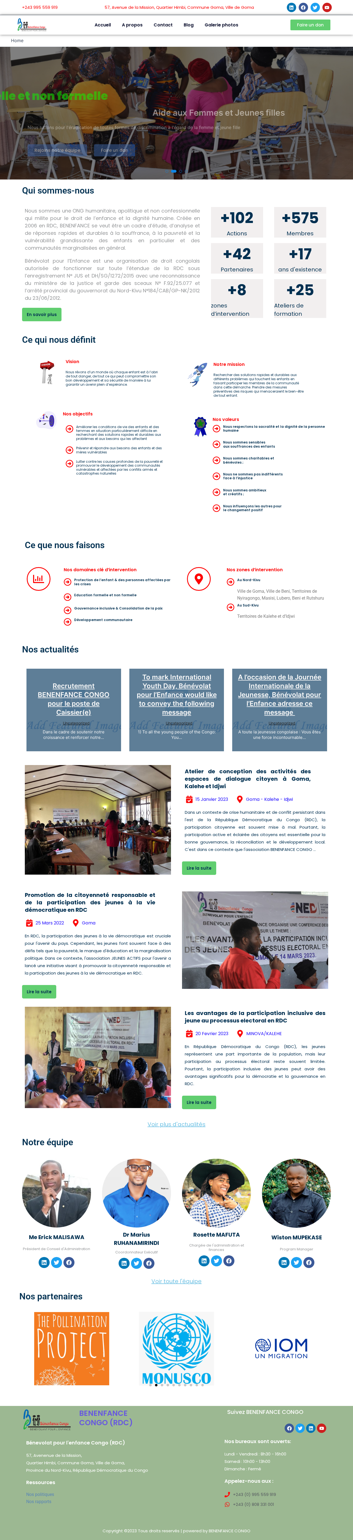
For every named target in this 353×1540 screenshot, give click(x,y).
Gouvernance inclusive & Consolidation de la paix (118, 608)
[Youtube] (327, 7)
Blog (189, 25)
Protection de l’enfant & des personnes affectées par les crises (122, 582)
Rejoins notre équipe (57, 144)
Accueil (103, 25)
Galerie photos (221, 25)
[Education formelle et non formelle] (67, 597)
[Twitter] (315, 7)
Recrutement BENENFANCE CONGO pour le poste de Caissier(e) (73, 699)
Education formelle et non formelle (105, 595)
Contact (163, 25)
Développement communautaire (103, 619)
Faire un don (114, 144)
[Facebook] (303, 7)
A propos (132, 25)
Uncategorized (76, 723)
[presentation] (9, 115)
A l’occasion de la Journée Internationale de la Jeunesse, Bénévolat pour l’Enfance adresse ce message (279, 694)
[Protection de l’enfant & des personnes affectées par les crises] (67, 582)
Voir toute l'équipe (176, 1281)
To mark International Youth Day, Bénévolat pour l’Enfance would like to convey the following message (177, 694)
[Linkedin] (291, 7)
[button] (166, 171)
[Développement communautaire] (67, 622)
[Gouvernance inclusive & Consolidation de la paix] (67, 610)
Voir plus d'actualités (176, 1124)
